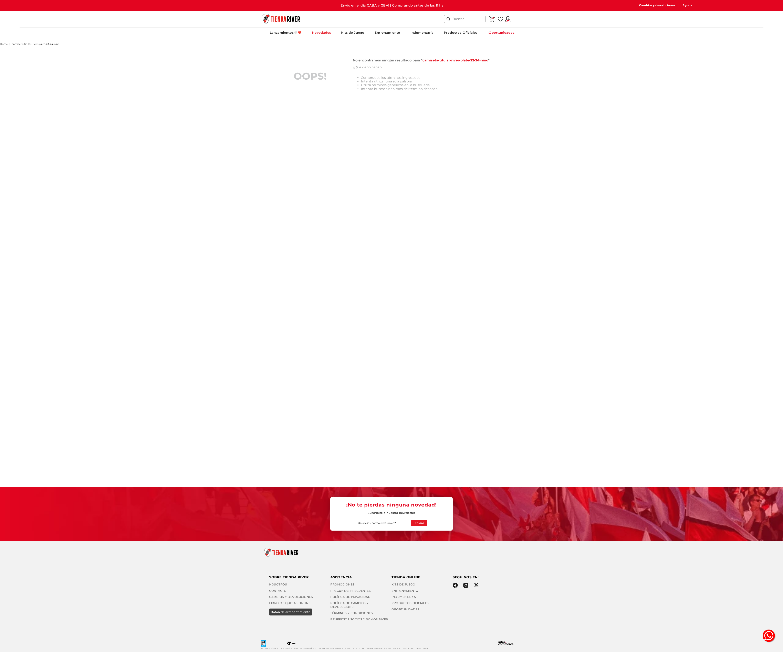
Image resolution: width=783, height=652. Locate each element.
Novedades (321, 32)
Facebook (455, 585)
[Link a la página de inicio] (4, 44)
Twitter (476, 585)
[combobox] (464, 19)
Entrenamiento (387, 32)
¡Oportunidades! (501, 32)
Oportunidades (405, 609)
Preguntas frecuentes (350, 591)
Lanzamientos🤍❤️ (286, 32)
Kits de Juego (352, 32)
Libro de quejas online (289, 603)
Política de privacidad (350, 597)
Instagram (465, 585)
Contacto (277, 591)
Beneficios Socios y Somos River (359, 619)
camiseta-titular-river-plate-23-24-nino (36, 44)
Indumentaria (422, 32)
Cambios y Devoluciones (291, 597)
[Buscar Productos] (448, 19)
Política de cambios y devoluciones (349, 605)
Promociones (342, 584)
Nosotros (278, 584)
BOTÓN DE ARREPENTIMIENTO (290, 612)
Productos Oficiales (461, 32)
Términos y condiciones (351, 613)
